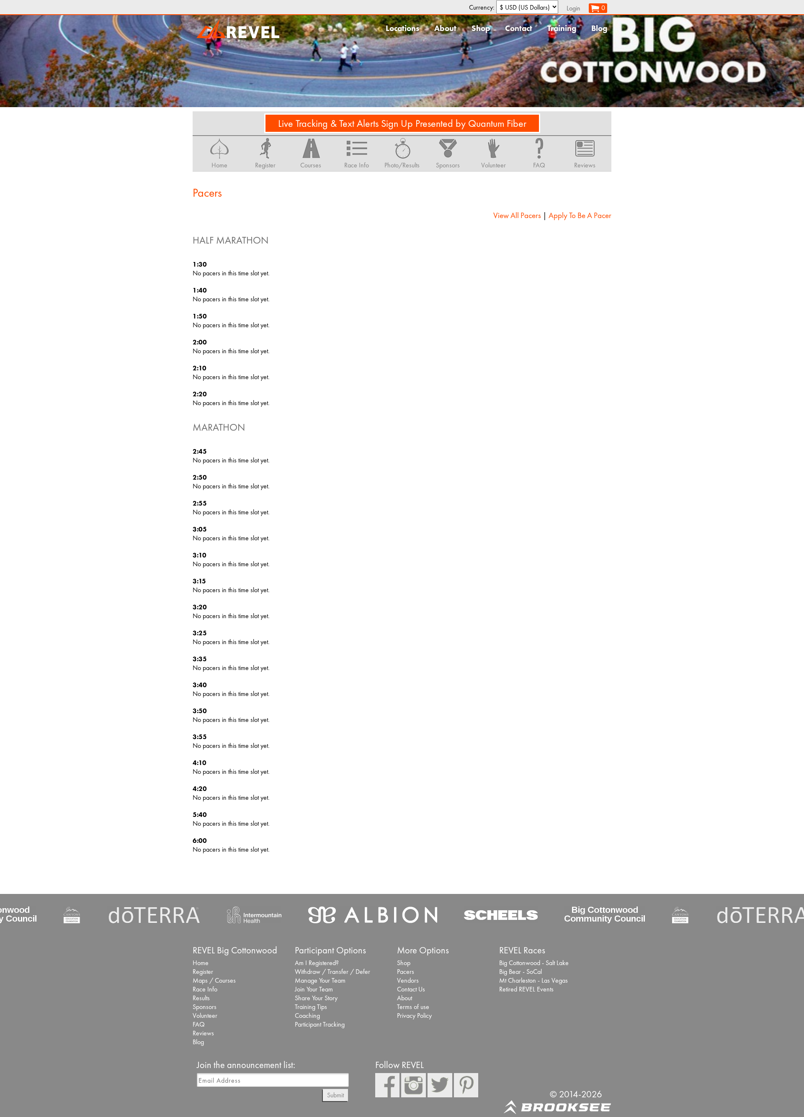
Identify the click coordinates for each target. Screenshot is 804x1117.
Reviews (203, 1033)
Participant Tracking (320, 1024)
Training (561, 28)
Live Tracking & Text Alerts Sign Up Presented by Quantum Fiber (402, 123)
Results (201, 998)
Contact (518, 28)
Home (201, 962)
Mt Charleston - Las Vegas (533, 980)
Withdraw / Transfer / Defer (332, 971)
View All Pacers (517, 215)
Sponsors (204, 1006)
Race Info (205, 989)
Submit (335, 1095)
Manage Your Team (320, 980)
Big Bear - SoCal (520, 971)
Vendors (408, 980)
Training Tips (311, 1006)
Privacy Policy (414, 1015)
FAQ (199, 1024)
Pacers (405, 971)
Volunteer (205, 1015)
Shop (481, 28)
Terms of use (413, 1006)
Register (203, 971)
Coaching (307, 1015)
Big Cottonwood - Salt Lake (534, 962)
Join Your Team (314, 989)
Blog (599, 28)
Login (573, 8)
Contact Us (411, 989)
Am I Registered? (317, 962)
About (445, 28)
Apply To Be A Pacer (580, 215)
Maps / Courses (214, 980)
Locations (402, 28)
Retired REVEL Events (526, 989)
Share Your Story (316, 998)
